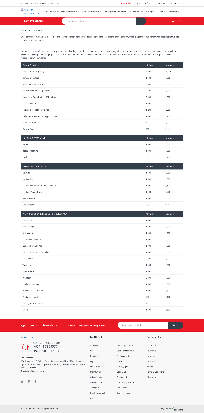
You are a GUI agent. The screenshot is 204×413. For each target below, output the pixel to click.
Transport (94, 387)
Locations (172, 11)
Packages (149, 11)
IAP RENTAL (33, 408)
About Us (54, 11)
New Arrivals (152, 350)
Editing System (123, 377)
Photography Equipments (116, 11)
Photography (122, 366)
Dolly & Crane (96, 371)
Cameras (94, 345)
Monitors (94, 356)
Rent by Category (33, 20)
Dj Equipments (123, 356)
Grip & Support (96, 377)
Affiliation (149, 3)
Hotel (92, 398)
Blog (138, 3)
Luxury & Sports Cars (126, 382)
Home (23, 30)
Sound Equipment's (125, 350)
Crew (161, 11)
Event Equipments (90, 11)
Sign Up (175, 325)
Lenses (93, 350)
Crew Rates (152, 361)
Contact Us (178, 3)
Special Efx (121, 371)
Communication (124, 393)
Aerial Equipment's (125, 345)
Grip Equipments (97, 382)
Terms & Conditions (155, 371)
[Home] (47, 11)
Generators (122, 387)
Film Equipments (69, 11)
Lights (92, 361)
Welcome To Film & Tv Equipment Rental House (40, 3)
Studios (136, 11)
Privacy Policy (152, 377)
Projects (161, 3)
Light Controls (96, 366)
